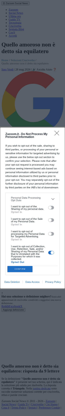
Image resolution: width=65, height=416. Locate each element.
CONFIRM (20, 269)
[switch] (51, 207)
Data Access (32, 281)
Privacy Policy (53, 281)
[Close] (58, 134)
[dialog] (32, 208)
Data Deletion (12, 281)
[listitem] (32, 198)
